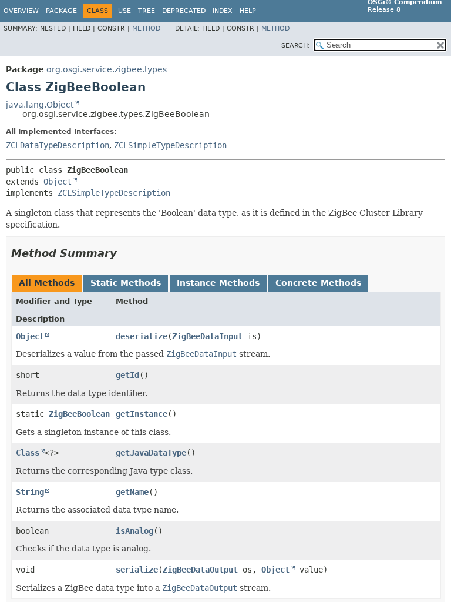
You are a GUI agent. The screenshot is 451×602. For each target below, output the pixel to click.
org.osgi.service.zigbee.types (106, 69)
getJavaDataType (151, 452)
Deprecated (184, 11)
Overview (21, 11)
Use (124, 11)
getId (127, 375)
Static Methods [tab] (125, 282)
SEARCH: (295, 45)
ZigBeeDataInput (207, 336)
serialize (137, 569)
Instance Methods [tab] (218, 282)
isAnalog (134, 531)
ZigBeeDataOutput (200, 569)
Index (223, 11)
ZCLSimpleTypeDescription (170, 145)
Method (146, 28)
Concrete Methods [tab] (318, 282)
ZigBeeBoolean (79, 414)
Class (27, 452)
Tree (146, 11)
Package (61, 11)
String (30, 492)
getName (132, 492)
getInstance (141, 414)
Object (57, 181)
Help (248, 11)
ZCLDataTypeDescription (57, 145)
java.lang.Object (39, 104)
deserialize (141, 336)
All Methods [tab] (47, 282)
